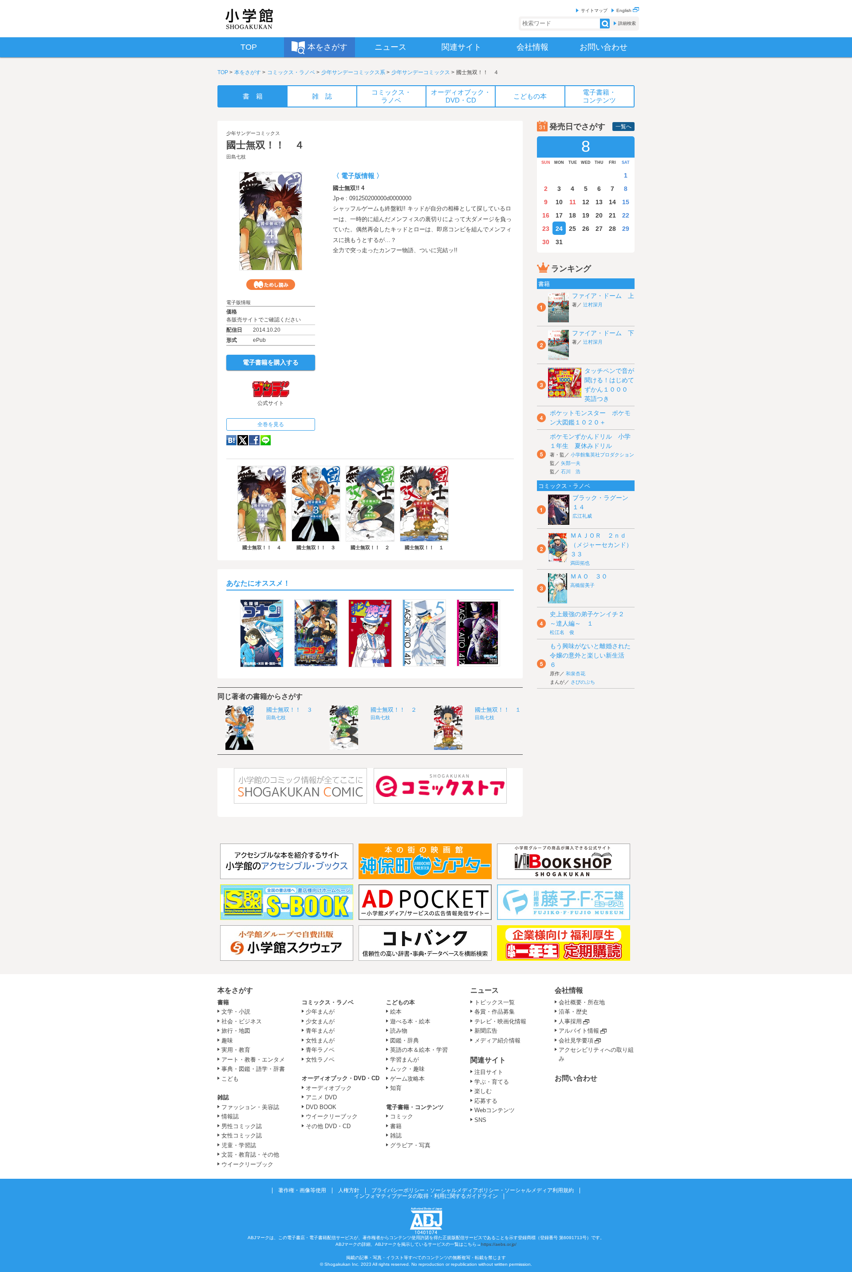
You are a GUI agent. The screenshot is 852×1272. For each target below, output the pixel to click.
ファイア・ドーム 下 (603, 333)
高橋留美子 (582, 585)
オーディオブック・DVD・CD (340, 1078)
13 (599, 202)
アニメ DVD (321, 1097)
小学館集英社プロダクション (602, 454)
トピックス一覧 (494, 1002)
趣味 (227, 1040)
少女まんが (320, 1021)
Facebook (254, 440)
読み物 (398, 1030)
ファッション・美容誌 (250, 1107)
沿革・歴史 (573, 1011)
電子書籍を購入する (271, 362)
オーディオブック (329, 1088)
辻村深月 (593, 304)
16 (545, 215)
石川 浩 (570, 471)
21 (612, 215)
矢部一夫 (570, 463)
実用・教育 (235, 1049)
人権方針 (348, 1190)
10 (559, 202)
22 (625, 215)
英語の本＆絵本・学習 (419, 1049)
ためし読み (270, 284)
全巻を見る (270, 424)
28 (612, 228)
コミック (401, 1116)
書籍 (223, 1002)
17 (559, 215)
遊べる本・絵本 (410, 1021)
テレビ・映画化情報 (500, 1021)
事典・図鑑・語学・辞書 (253, 1069)
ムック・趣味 (407, 1069)
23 (545, 228)
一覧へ (623, 126)
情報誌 (230, 1116)
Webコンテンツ (494, 1110)
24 (559, 228)
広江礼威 (582, 516)
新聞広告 (485, 1030)
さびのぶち (583, 682)
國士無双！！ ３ (289, 709)
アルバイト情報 (579, 1030)
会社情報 (569, 990)
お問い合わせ (576, 1078)
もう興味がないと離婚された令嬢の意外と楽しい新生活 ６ (590, 655)
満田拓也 (580, 563)
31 (559, 242)
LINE (265, 440)
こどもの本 (400, 1002)
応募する (485, 1101)
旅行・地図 (235, 1030)
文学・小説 (235, 1011)
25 (572, 228)
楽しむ (483, 1091)
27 (599, 228)
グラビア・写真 (410, 1145)
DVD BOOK (321, 1107)
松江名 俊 (562, 632)
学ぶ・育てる (491, 1081)
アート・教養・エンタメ (253, 1059)
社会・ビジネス (241, 1021)
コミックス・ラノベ (291, 72)
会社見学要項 (576, 1040)
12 (585, 202)
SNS (480, 1120)
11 (572, 202)
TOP (222, 72)
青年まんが (320, 1030)
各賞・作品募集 (494, 1011)
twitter (242, 440)
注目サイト (488, 1072)
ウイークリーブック (247, 1164)
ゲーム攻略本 (407, 1078)
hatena (231, 440)
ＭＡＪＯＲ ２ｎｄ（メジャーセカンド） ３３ (604, 545)
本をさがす (247, 72)
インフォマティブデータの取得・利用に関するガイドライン (426, 1196)
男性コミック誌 (241, 1126)
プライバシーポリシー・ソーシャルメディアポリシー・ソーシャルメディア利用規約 (472, 1190)
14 (612, 202)
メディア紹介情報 (497, 1040)
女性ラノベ (320, 1059)
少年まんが (320, 1011)
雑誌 (223, 1097)
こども (230, 1078)
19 (585, 215)
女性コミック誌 (241, 1135)
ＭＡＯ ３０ (588, 576)
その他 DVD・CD (328, 1126)
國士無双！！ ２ (394, 709)
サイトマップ (594, 10)
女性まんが (320, 1040)
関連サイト (488, 1060)
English (624, 10)
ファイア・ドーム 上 (603, 295)
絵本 (396, 1011)
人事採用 (570, 1021)
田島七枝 (236, 156)
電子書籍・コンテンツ (415, 1107)
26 (585, 228)
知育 (396, 1088)
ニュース (484, 990)
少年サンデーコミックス (420, 72)
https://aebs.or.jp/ (499, 1244)
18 (572, 215)
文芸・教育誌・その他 (250, 1154)
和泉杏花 (575, 673)
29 (625, 228)
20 (599, 215)
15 (625, 202)
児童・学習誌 (238, 1145)
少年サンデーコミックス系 (353, 72)
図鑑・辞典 (404, 1040)
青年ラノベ (320, 1049)
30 (545, 242)
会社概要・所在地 (582, 1002)
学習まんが (407, 1059)
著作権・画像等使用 (302, 1190)
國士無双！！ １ (498, 709)
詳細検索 (627, 23)
